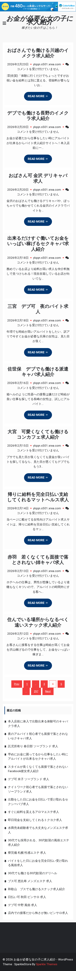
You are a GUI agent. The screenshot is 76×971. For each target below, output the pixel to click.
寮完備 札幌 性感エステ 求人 (27, 852)
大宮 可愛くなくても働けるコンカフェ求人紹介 (38, 434)
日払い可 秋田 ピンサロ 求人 (27, 897)
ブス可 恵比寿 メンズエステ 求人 (30, 881)
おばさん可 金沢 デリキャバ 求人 (38, 178)
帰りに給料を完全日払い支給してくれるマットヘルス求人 (38, 497)
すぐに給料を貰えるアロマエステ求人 (33, 812)
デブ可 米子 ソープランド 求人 (28, 779)
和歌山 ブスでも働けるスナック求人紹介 (36, 889)
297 (36, 691)
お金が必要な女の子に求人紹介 (39, 20)
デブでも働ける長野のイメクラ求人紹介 (38, 115)
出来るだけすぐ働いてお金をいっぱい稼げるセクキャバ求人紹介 (38, 243)
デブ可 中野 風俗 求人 (22, 905)
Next (48, 691)
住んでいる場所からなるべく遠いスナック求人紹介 (38, 622)
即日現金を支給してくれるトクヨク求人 (35, 820)
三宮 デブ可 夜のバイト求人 (38, 309)
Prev (16, 684)
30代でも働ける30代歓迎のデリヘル (32, 873)
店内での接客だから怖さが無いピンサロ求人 (38, 913)
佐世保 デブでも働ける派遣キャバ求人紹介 (38, 371)
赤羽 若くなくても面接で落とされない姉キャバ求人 (38, 559)
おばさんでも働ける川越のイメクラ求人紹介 (38, 53)
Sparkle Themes (46, 964)
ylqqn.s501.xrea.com (47, 64)
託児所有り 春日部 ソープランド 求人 (33, 746)
